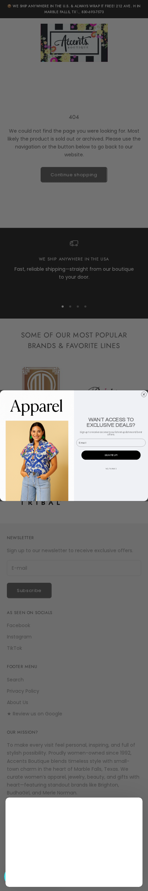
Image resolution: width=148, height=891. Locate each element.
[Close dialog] (143, 394)
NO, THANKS (111, 469)
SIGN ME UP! (111, 455)
